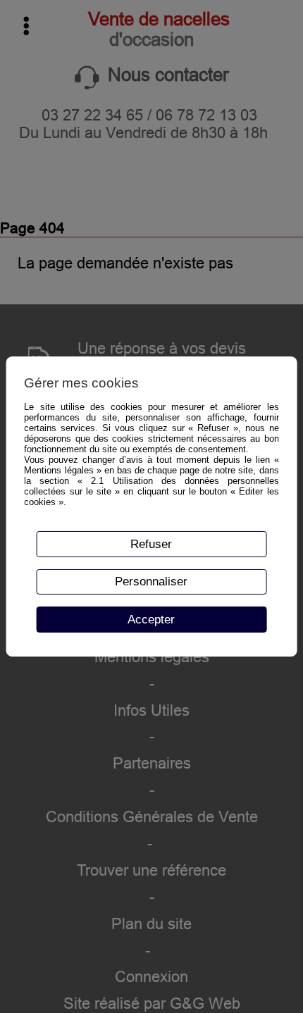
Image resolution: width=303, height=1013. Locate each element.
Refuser (151, 544)
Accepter (151, 619)
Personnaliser (151, 581)
